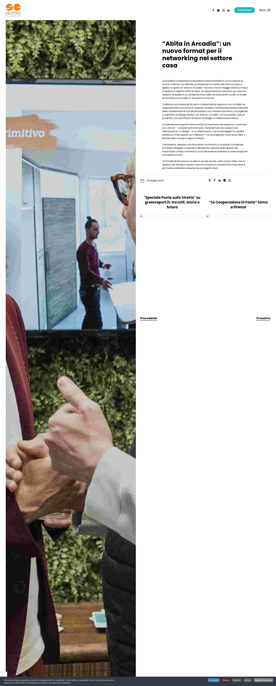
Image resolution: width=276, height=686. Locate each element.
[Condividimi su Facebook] (214, 180)
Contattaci (244, 10)
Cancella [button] (236, 680)
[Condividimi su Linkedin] (219, 180)
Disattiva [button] (225, 680)
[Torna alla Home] (13, 10)
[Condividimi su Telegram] (224, 180)
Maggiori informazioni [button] (263, 680)
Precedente (148, 318)
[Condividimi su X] (209, 180)
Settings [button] (248, 680)
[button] (264, 10)
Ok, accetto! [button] (213, 680)
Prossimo (263, 318)
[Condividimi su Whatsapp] (229, 180)
